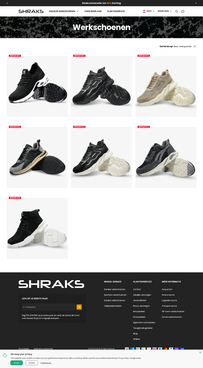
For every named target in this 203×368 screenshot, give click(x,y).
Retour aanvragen (141, 306)
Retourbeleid (139, 311)
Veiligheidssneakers (113, 306)
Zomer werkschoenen (172, 317)
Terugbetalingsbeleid (142, 328)
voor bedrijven (93, 11)
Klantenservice (116, 11)
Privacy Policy (123, 358)
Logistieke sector (169, 300)
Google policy (135, 358)
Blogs (135, 333)
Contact (137, 289)
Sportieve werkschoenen (115, 294)
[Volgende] (195, 3)
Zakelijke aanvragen (142, 294)
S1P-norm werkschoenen (173, 311)
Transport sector (169, 306)
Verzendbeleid (139, 300)
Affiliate (136, 339)
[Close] (200, 352)
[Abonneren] (79, 307)
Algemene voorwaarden (144, 322)
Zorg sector (167, 289)
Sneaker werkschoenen (62, 11)
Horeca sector (168, 294)
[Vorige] (7, 3)
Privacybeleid (139, 317)
